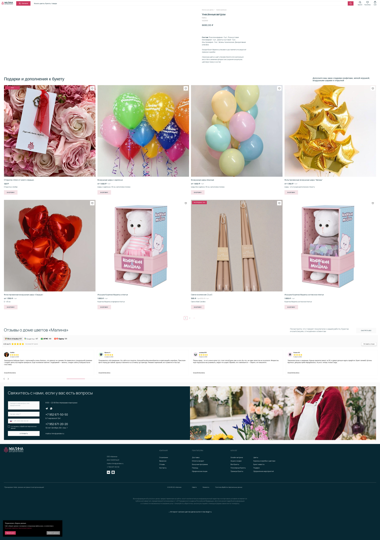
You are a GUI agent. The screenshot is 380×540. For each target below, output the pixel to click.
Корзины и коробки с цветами (264, 461)
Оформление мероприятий (263, 471)
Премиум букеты (237, 471)
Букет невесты (258, 464)
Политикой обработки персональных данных (18, 528)
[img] (47, 408)
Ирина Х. (13, 352)
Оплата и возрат (198, 461)
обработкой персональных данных (24, 427)
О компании (163, 457)
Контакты (162, 468)
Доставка (195, 457)
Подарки (256, 468)
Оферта (194, 487)
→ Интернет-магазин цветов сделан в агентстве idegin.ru (190, 512)
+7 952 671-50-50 (57, 414)
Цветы (255, 457)
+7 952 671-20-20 (57, 424)
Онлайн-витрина (237, 457)
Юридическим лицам (199, 471)
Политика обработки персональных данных (228, 487)
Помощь (195, 468)
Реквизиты (206, 487)
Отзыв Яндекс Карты (10, 372)
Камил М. (202, 352)
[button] (360, 3)
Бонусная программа (200, 464)
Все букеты (235, 464)
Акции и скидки (236, 461)
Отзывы (162, 464)
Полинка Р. (297, 352)
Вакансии (162, 461)
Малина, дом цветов (207, 10)
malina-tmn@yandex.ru (55, 433)
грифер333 (108, 352)
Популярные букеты (238, 468)
